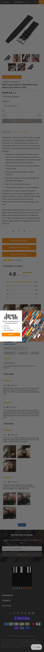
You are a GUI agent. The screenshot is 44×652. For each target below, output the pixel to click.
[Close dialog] (43, 312)
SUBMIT (11, 334)
